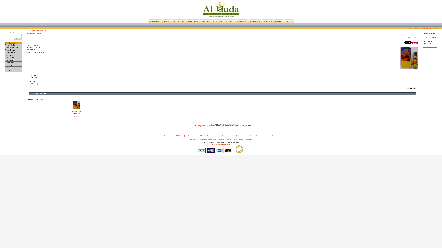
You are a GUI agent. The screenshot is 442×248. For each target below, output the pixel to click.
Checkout (416, 28)
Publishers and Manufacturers (207, 139)
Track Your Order (427, 28)
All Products (193, 139)
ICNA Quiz (179, 136)
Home (409, 28)
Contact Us (437, 28)
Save (415, 43)
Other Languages (10, 60)
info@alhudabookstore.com (206, 126)
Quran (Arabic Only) (11, 47)
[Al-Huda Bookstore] (221, 10)
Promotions (221, 139)
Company (8, 70)
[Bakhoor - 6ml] (409, 68)
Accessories (9, 65)
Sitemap (241, 139)
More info (76, 116)
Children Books (10, 53)
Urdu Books (9, 55)
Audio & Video (10, 63)
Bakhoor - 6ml (43, 30)
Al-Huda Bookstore (11, 45)
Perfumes (8, 68)
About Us (228, 139)
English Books (10, 50)
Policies (235, 139)
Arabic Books (9, 58)
